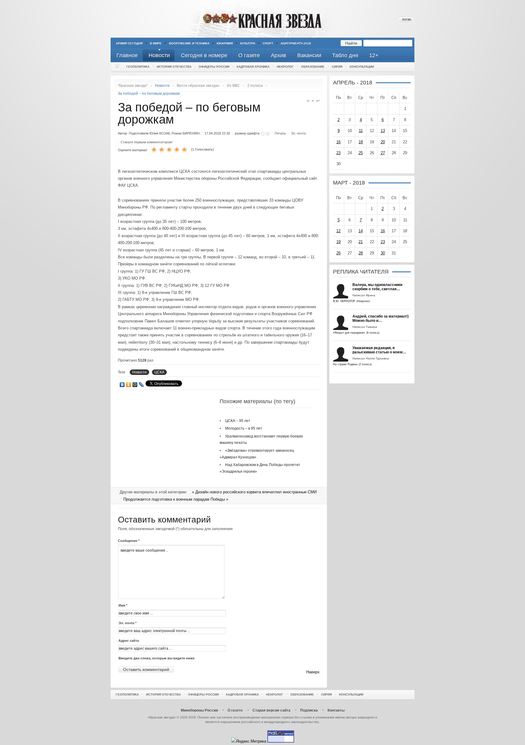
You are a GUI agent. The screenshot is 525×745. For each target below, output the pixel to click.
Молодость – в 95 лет (243, 428)
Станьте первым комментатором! (147, 142)
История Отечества (174, 66)
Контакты (336, 710)
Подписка (309, 710)
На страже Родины (345, 364)
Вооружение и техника (189, 43)
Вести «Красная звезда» (198, 85)
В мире (156, 43)
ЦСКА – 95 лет (237, 421)
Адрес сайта (128, 640)
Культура (247, 43)
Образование (312, 66)
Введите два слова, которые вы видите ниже (156, 658)
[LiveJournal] (141, 385)
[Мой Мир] (135, 385)
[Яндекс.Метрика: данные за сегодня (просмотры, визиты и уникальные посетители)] (248, 741)
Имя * (122, 605)
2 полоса (255, 85)
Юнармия (225, 43)
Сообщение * (128, 541)
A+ (318, 101)
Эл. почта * (127, 623)
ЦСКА (159, 372)
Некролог (285, 66)
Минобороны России (199, 710)
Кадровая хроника (253, 66)
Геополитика (137, 66)
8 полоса (373, 332)
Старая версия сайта (271, 710)
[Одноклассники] (128, 385)
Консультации (362, 66)
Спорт (267, 43)
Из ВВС (233, 85)
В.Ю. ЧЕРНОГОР (344, 301)
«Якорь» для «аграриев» (349, 332)
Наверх (313, 672)
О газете (235, 710)
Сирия (337, 66)
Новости (139, 372)
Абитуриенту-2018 (295, 43)
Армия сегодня (129, 43)
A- (308, 101)
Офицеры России (214, 66)
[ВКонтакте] (122, 385)
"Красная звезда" (133, 85)
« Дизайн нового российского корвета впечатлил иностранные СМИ (254, 492)
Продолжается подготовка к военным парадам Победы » (175, 499)
